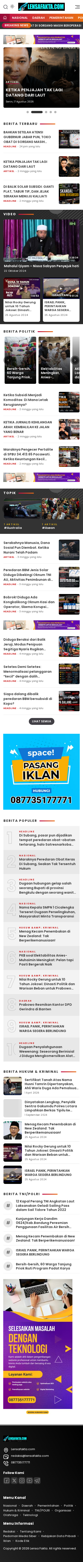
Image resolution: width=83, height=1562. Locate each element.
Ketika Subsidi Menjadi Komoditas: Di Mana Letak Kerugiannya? (25, 400)
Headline (9, 146)
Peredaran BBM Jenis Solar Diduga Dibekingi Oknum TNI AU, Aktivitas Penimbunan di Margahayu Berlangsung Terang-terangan (27, 575)
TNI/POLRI (42, 1510)
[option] (41, 77)
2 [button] (37, 112)
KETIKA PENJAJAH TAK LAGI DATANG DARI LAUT (34, 92)
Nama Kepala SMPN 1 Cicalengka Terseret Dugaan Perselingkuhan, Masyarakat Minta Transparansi (47, 912)
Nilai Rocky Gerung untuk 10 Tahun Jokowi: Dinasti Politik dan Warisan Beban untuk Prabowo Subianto (21, 312)
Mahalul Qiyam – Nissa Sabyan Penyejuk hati (41, 266)
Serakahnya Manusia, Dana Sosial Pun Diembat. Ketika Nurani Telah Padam (26, 547)
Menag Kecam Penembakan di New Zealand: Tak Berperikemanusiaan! (44, 936)
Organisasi (63, 1510)
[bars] (76, 8)
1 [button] (28, 112)
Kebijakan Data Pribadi (58, 1536)
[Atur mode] (12, 7)
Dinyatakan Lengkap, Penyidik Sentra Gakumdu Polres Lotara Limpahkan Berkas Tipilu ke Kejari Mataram (51, 1108)
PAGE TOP (76, 1510)
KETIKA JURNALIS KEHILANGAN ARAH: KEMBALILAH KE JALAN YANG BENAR (27, 427)
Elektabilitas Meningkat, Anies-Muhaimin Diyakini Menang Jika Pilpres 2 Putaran (51, 373)
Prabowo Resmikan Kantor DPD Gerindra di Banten (45, 1007)
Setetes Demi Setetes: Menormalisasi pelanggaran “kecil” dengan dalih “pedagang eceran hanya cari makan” (28, 671)
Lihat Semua (41, 721)
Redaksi (9, 1531)
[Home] (5, 18)
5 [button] (55, 112)
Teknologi (30, 1515)
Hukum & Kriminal (16, 1510)
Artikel (12, 82)
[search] (5, 6)
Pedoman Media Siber (19, 1536)
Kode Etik (22, 1541)
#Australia (13, 528)
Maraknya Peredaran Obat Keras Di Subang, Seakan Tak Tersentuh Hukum (47, 864)
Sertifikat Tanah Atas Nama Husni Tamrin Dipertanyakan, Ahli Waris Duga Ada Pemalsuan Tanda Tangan (51, 1086)
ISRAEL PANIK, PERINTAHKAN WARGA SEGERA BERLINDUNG (56, 308)
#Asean (48, 528)
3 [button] (46, 112)
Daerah (38, 18)
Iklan (7, 1541)
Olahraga (10, 1515)
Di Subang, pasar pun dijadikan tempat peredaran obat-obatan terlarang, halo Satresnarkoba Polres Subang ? (47, 840)
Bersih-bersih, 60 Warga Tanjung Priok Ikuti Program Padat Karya (19, 373)
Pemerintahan (61, 18)
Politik (68, 1505)
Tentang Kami (30, 1531)
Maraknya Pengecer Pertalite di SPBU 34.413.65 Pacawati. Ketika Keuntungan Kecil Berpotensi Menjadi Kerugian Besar (28, 454)
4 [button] (51, 112)
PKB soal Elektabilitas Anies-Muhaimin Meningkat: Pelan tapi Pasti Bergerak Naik (46, 960)
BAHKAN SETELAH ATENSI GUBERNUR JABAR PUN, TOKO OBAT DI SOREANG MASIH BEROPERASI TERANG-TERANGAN (27, 137)
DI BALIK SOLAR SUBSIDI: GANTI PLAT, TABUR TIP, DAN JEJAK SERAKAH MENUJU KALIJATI (28, 191)
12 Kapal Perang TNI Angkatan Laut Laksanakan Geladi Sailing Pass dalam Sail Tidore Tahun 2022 (45, 1205)
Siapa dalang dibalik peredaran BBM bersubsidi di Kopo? (27, 699)
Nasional (20, 18)
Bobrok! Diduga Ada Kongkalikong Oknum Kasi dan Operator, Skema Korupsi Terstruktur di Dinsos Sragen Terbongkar (29, 602)
